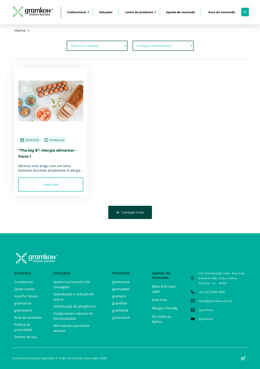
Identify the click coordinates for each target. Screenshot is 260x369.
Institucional (76, 12)
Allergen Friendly (164, 308)
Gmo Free (159, 300)
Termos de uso (25, 337)
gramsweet (120, 289)
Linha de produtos (139, 12)
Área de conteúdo (221, 12)
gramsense (22, 303)
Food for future (26, 296)
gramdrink (120, 310)
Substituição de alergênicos (74, 306)
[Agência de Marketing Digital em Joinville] (243, 358)
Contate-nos (23, 282)
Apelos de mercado (180, 12)
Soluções (105, 12)
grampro (119, 296)
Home (20, 30)
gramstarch (23, 310)
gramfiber (120, 303)
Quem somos (24, 289)
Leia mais (50, 184)
